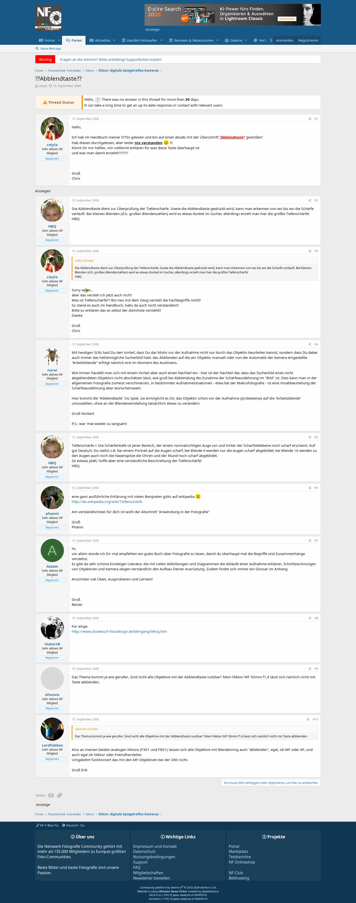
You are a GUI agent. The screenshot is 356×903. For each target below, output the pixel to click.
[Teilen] (310, 119)
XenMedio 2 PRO (159, 899)
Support (140, 862)
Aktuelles (102, 40)
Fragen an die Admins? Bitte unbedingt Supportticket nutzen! (111, 59)
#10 (315, 719)
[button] (58, 40)
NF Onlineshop (242, 862)
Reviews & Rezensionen (194, 40)
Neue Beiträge (50, 48)
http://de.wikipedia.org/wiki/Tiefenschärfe (107, 501)
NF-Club (236, 872)
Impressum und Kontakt (155, 846)
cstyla (43, 86)
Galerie (236, 40)
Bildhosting (239, 878)
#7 (316, 541)
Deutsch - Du (75, 825)
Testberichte (240, 856)
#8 (316, 618)
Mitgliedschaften (148, 872)
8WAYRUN (200, 895)
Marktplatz (238, 851)
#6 (316, 488)
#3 (316, 251)
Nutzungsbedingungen (154, 856)
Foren (76, 40)
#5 (316, 437)
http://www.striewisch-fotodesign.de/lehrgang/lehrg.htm (119, 631)
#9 (316, 669)
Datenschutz (144, 851)
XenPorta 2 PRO (159, 895)
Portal (234, 846)
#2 (316, 200)
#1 (316, 119)
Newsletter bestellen (151, 878)
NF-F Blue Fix (49, 825)
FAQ (136, 867)
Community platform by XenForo (178, 887)
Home (50, 40)
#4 (316, 344)
